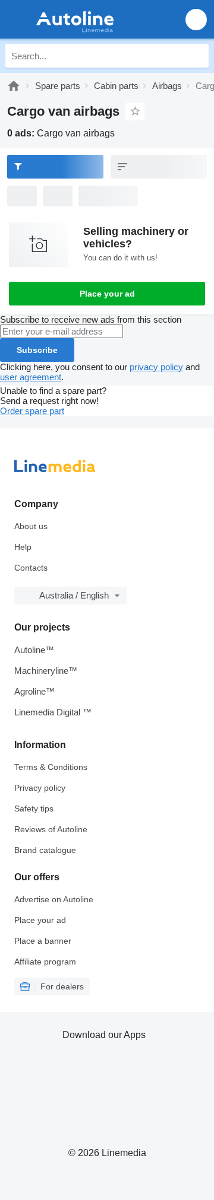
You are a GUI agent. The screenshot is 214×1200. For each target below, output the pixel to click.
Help (23, 547)
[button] (196, 19)
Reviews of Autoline (50, 829)
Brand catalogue (45, 850)
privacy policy (156, 367)
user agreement (30, 377)
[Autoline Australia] (77, 19)
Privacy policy (39, 787)
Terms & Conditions (50, 767)
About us (31, 526)
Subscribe (37, 350)
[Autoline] (13, 85)
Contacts (31, 567)
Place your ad (107, 293)
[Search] (197, 56)
